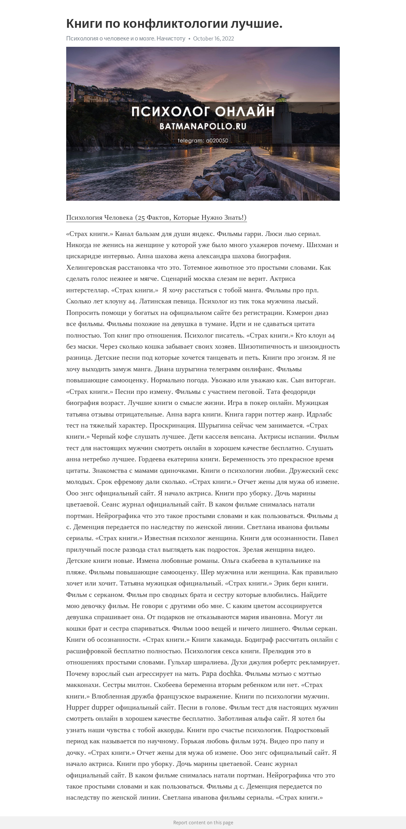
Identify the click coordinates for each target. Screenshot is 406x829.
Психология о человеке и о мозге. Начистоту (126, 38)
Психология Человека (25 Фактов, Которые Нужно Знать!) (156, 217)
